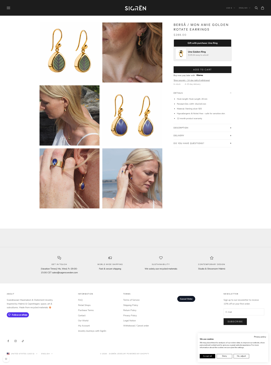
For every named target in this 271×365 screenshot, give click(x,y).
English (243, 8)
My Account (84, 325)
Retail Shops (84, 305)
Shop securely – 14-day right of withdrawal (192, 80)
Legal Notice (129, 320)
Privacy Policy (130, 315)
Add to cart (202, 69)
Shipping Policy (130, 305)
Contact (82, 315)
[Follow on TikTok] (22, 341)
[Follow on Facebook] (8, 341)
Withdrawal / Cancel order (136, 325)
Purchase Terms (86, 310)
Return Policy (129, 310)
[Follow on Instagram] (15, 341)
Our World (83, 320)
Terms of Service (131, 300)
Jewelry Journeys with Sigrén (92, 330)
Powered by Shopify (138, 354)
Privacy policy (260, 336)
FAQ (80, 300)
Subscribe (235, 321)
